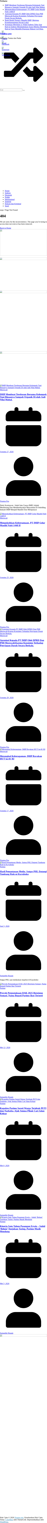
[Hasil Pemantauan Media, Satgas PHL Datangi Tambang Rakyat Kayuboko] (23, 865)
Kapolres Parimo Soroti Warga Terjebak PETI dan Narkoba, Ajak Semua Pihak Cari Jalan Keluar (23, 1111)
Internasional (10, 199)
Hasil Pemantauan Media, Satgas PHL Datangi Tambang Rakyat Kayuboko (23, 872)
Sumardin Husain (6, 976)
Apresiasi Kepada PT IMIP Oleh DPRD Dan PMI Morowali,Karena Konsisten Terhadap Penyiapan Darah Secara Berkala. (24, 16)
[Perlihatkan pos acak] (23, 87)
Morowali (3, 390)
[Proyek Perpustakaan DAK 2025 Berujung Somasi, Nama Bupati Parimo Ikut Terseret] (23, 986)
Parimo (2, 867)
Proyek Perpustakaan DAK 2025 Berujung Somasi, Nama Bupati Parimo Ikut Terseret (21, 994)
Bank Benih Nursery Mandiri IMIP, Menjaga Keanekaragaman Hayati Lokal (22, 21)
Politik (7, 197)
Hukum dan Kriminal (13, 204)
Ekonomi (8, 195)
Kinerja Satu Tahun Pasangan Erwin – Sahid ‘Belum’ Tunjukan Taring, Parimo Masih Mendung (22, 1229)
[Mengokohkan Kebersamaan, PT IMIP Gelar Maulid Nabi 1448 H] (23, 516)
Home (7, 191)
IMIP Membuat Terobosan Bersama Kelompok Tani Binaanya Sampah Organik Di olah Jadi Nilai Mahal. (25, 6)
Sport (7, 206)
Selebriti (8, 202)
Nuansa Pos (4, 501)
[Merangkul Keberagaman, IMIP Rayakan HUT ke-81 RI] (22, 749)
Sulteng (8, 193)
